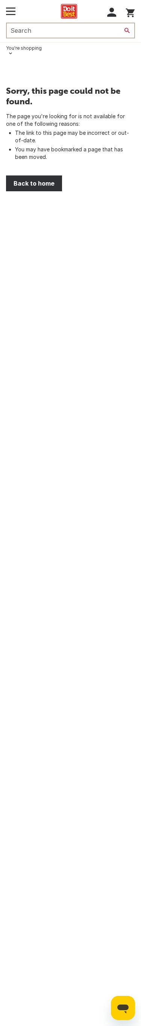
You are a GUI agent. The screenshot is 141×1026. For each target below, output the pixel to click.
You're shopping (24, 48)
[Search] (127, 30)
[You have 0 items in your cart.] (130, 11)
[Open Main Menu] (10, 11)
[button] (112, 12)
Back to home (34, 183)
